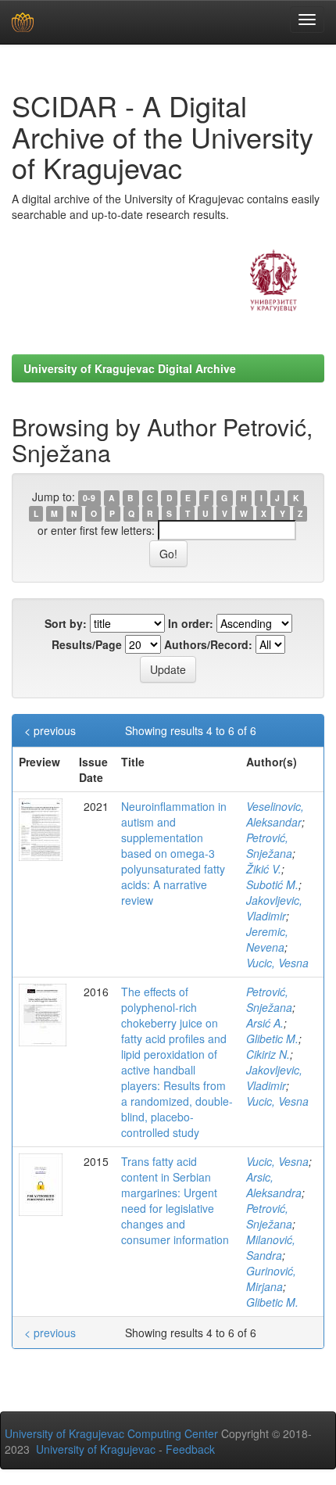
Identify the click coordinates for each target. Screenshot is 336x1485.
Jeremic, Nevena (267, 939)
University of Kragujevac (95, 1449)
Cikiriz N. (268, 1054)
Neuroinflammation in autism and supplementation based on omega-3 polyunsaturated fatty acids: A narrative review (174, 853)
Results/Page (87, 644)
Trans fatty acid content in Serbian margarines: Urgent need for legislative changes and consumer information (175, 1200)
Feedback (190, 1449)
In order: (190, 623)
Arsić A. (265, 1023)
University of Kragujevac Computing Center (111, 1433)
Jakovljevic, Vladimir (274, 908)
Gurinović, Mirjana (271, 1278)
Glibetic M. (272, 1038)
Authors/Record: (208, 644)
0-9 (89, 498)
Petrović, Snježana (269, 845)
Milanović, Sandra (270, 1247)
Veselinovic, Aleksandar (275, 814)
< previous (50, 730)
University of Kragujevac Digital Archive (129, 368)
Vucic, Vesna (277, 962)
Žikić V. (263, 869)
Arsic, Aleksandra (274, 1184)
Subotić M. (272, 884)
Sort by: (66, 623)
